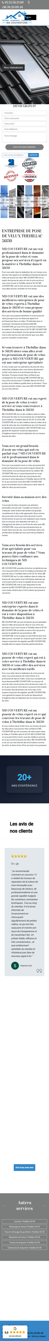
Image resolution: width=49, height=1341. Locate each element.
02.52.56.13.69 (14, 2)
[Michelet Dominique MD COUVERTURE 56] (17, 17)
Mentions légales (39, 1336)
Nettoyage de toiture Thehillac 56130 (24, 1227)
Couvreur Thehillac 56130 (24, 1221)
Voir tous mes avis (24, 1167)
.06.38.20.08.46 (34, 1333)
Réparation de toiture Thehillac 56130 (24, 1237)
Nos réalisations (13, 67)
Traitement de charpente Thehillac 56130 (24, 1248)
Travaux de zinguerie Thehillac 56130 (24, 1242)
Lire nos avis (15, 1336)
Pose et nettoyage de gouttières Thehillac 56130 (25, 1232)
